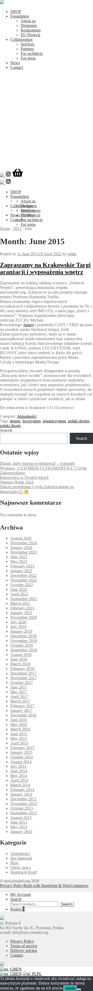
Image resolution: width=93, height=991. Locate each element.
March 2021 (20, 603)
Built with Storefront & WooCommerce (56, 885)
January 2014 (21, 794)
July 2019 (18, 626)
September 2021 (23, 599)
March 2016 (20, 729)
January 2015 (21, 752)
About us (28, 21)
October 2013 (21, 808)
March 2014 (20, 785)
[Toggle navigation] (46, 165)
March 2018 (20, 664)
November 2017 (23, 678)
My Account (20, 894)
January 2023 (21, 571)
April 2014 (19, 780)
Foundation (19, 16)
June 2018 (18, 659)
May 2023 (18, 561)
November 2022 (23, 580)
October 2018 (21, 645)
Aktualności (26, 416)
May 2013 (18, 827)
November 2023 (23, 552)
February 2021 (22, 608)
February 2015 (22, 748)
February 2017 (22, 706)
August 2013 (21, 817)
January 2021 (21, 612)
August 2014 (21, 761)
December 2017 (23, 673)
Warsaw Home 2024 (17, 482)
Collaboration (21, 39)
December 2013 (23, 799)
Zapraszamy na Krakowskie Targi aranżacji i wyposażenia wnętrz (45, 268)
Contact (16, 67)
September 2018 (23, 650)
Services (27, 44)
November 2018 (23, 640)
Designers (29, 25)
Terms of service (23, 946)
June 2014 (18, 771)
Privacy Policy (12, 885)
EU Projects (30, 35)
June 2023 (18, 557)
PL (39, 974)
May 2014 (18, 775)
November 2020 (23, 617)
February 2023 (22, 566)
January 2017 (21, 710)
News (15, 63)
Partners (27, 49)
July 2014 (18, 766)
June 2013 (18, 822)
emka (72, 254)
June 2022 (18, 589)
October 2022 (21, 585)
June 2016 (18, 720)
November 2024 (23, 543)
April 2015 (19, 743)
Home (5, 228)
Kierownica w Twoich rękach (24, 477)
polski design (78, 421)
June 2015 (18, 734)
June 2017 (18, 687)
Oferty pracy (20, 867)
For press (28, 58)
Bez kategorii (21, 858)
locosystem (31, 421)
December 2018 (23, 636)
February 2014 (22, 789)
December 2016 (23, 715)
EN (19, 969)
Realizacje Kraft (23, 872)
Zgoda (70, 988)
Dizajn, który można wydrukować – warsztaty (37, 463)
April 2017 (19, 696)
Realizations (31, 30)
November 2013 (23, 803)
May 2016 (18, 724)
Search (6, 430)
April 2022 (19, 594)
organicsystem (54, 421)
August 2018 (21, 654)
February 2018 (22, 668)
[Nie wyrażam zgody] (79, 989)
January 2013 (21, 831)
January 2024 (21, 547)
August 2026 (21, 538)
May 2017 (18, 692)
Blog (14, 863)
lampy (29, 325)
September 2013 (23, 813)
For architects (32, 53)
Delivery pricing (23, 950)
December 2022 (23, 575)
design (15, 421)
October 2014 (21, 757)
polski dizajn (10, 425)
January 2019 (21, 631)
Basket (17, 909)
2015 (17, 228)
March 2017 (20, 701)
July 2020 (18, 622)
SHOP (15, 11)
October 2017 (21, 682)
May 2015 (18, 738)
